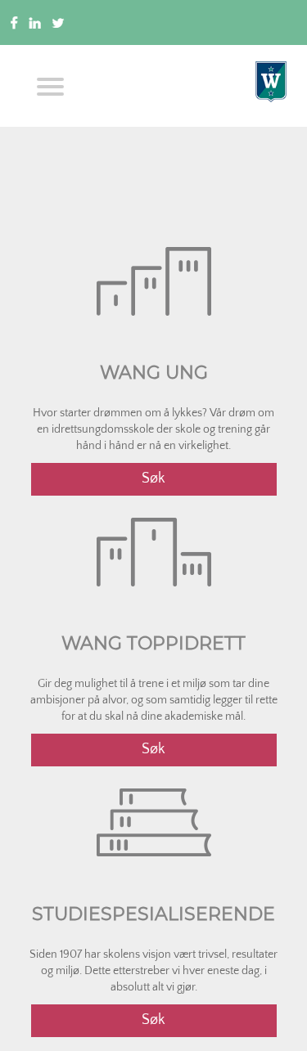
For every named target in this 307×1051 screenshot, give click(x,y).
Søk (153, 478)
